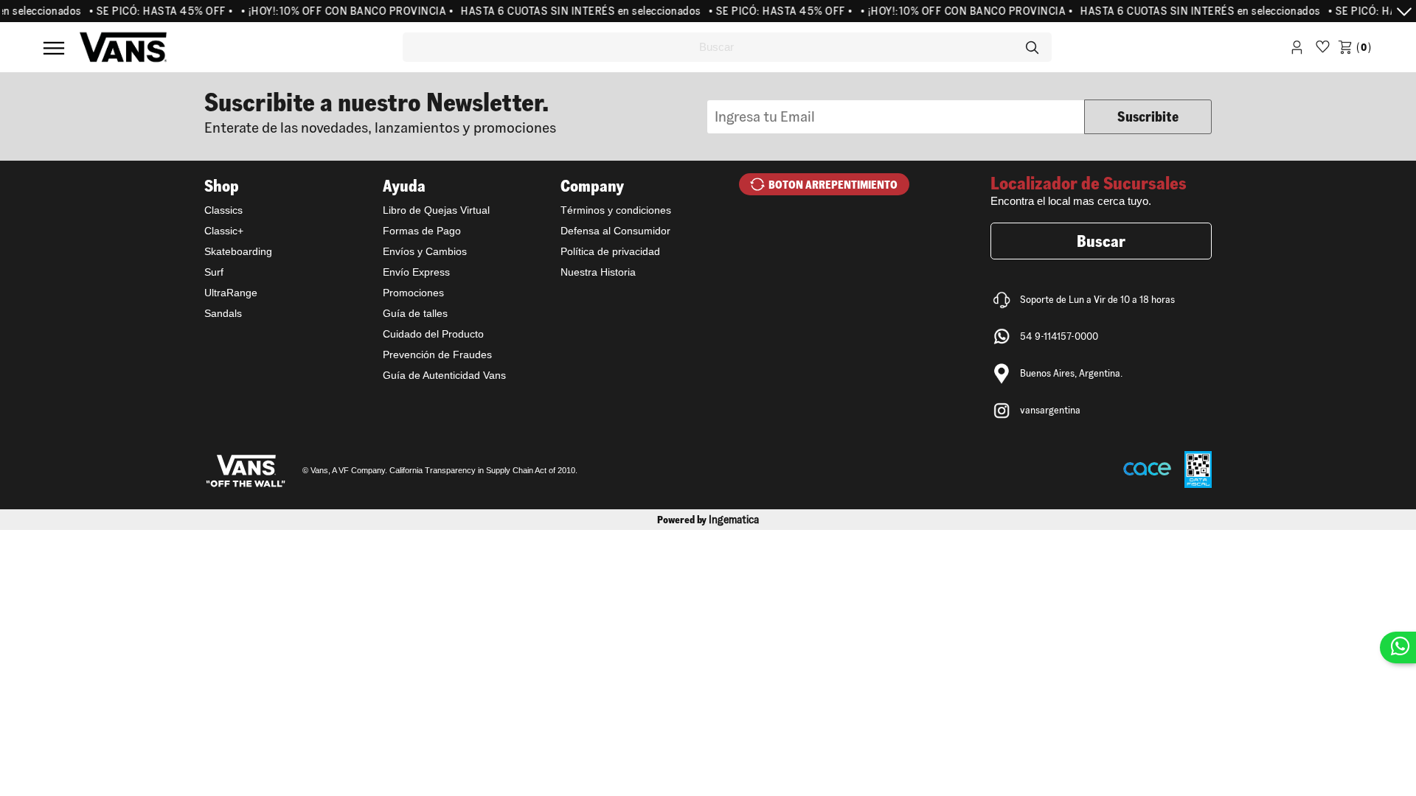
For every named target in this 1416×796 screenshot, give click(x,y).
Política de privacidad (610, 251)
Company (592, 185)
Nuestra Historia (598, 272)
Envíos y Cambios (425, 251)
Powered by (708, 519)
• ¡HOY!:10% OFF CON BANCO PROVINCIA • (339, 11)
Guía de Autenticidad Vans (444, 375)
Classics (223, 210)
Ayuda (404, 185)
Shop (221, 185)
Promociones (413, 292)
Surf (213, 272)
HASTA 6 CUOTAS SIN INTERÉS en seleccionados (573, 11)
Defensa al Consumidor (615, 231)
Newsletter (455, 111)
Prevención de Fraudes (437, 354)
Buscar (1101, 241)
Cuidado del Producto (433, 334)
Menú (54, 48)
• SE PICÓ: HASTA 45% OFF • (153, 11)
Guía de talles (415, 313)
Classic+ (223, 231)
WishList (1322, 49)
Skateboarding (238, 251)
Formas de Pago (422, 231)
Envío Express (416, 272)
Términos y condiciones (615, 210)
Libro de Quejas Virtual (436, 210)
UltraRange (230, 292)
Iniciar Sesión (1297, 49)
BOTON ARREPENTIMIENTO (833, 185)
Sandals (223, 313)
